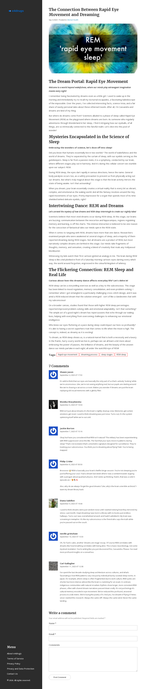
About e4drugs (14, 653)
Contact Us (12, 673)
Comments (54, 645)
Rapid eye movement (67, 354)
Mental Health (72, 20)
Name (52, 623)
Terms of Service (15, 658)
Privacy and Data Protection (20, 668)
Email (52, 634)
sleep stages (107, 354)
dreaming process (89, 354)
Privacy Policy (13, 663)
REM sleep (121, 354)
